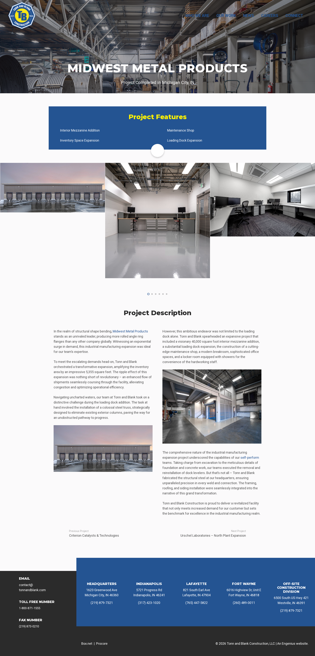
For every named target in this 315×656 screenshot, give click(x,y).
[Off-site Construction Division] (291, 575)
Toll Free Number (36, 602)
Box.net (86, 643)
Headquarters (101, 584)
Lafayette (196, 584)
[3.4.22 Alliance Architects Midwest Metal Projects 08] (262, 202)
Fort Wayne (244, 584)
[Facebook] (18, 640)
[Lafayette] (196, 575)
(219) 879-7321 (102, 603)
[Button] (157, 150)
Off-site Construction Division (291, 588)
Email (24, 579)
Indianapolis (149, 584)
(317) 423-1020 (149, 603)
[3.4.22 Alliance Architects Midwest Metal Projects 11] (52, 220)
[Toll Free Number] (14, 605)
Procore (102, 643)
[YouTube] (42, 640)
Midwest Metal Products (130, 331)
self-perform (249, 457)
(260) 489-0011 (244, 603)
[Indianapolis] (149, 575)
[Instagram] (30, 640)
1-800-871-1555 (29, 608)
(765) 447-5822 (196, 603)
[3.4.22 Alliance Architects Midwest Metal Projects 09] (157, 200)
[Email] (14, 581)
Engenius (288, 643)
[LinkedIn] (55, 640)
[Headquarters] (101, 575)
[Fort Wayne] (243, 575)
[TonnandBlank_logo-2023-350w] (22, 15)
